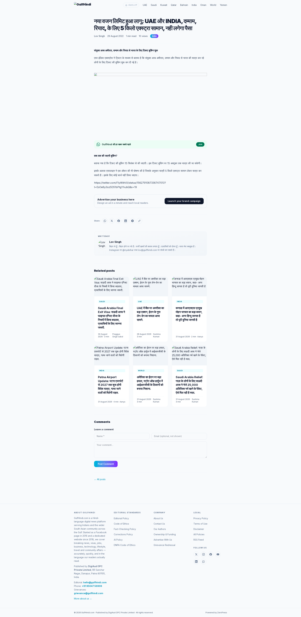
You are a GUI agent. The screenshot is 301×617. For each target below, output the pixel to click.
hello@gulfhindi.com (95, 582)
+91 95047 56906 (92, 586)
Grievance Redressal (164, 545)
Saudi (154, 5)
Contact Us (159, 523)
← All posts (100, 479)
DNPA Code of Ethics (124, 545)
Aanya (200, 336)
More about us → (83, 598)
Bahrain (184, 5)
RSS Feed (198, 539)
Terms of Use (200, 523)
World (213, 5)
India (194, 5)
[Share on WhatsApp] (105, 221)
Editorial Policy (121, 518)
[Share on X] (112, 221)
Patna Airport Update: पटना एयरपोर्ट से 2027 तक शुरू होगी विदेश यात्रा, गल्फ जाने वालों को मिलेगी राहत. (110, 384)
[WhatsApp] (203, 561)
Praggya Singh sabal (117, 335)
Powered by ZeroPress (216, 612)
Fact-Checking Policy (125, 529)
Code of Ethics (121, 523)
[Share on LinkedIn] (125, 221)
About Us (158, 518)
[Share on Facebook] (118, 221)
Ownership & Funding (165, 534)
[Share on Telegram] (132, 221)
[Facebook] (211, 554)
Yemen (223, 5)
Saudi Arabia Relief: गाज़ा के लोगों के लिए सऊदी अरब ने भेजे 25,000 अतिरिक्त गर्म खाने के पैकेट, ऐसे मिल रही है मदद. (189, 384)
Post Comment (106, 464)
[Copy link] (139, 221)
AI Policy (118, 539)
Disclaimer (198, 529)
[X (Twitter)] (196, 554)
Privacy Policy (200, 518)
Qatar (174, 5)
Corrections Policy (123, 534)
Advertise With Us (163, 539)
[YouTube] (218, 554)
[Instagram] (203, 554)
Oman (203, 5)
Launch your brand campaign (184, 201)
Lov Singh (99, 36)
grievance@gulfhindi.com (88, 593)
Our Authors (160, 529)
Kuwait (163, 5)
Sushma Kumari (157, 335)
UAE (145, 5)
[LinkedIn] (196, 561)
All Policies (198, 534)
